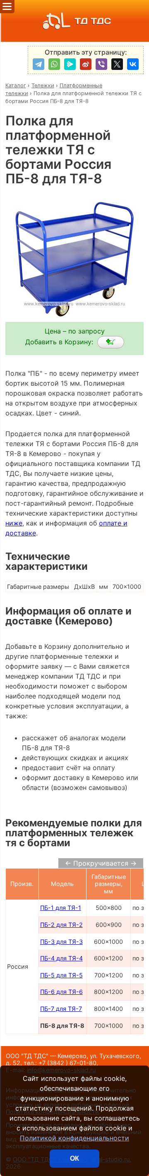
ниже (13, 523)
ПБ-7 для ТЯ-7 (61, 1008)
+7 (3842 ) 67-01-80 (67, 1062)
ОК (74, 1158)
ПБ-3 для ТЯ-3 (61, 941)
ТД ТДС (92, 20)
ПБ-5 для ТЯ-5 (61, 975)
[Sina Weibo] (86, 64)
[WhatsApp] (54, 64)
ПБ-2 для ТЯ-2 (61, 924)
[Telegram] (38, 64)
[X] (117, 64)
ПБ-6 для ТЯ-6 (61, 991)
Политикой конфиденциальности (74, 1138)
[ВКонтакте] (133, 64)
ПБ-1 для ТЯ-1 (60, 907)
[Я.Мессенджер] (70, 64)
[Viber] (101, 64)
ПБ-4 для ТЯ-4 (61, 958)
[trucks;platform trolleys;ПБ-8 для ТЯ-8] (110, 342)
